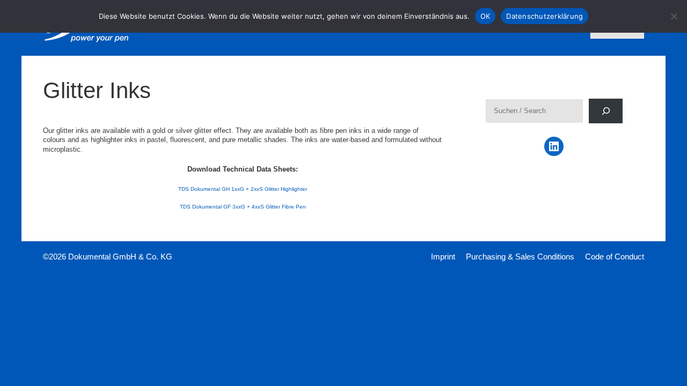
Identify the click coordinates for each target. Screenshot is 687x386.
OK (485, 16)
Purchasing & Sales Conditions (520, 256)
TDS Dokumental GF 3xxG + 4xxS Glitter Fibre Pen (243, 207)
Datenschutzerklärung (544, 16)
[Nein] (673, 16)
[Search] (606, 111)
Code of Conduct (614, 256)
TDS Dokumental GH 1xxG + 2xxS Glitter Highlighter (242, 189)
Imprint (443, 256)
